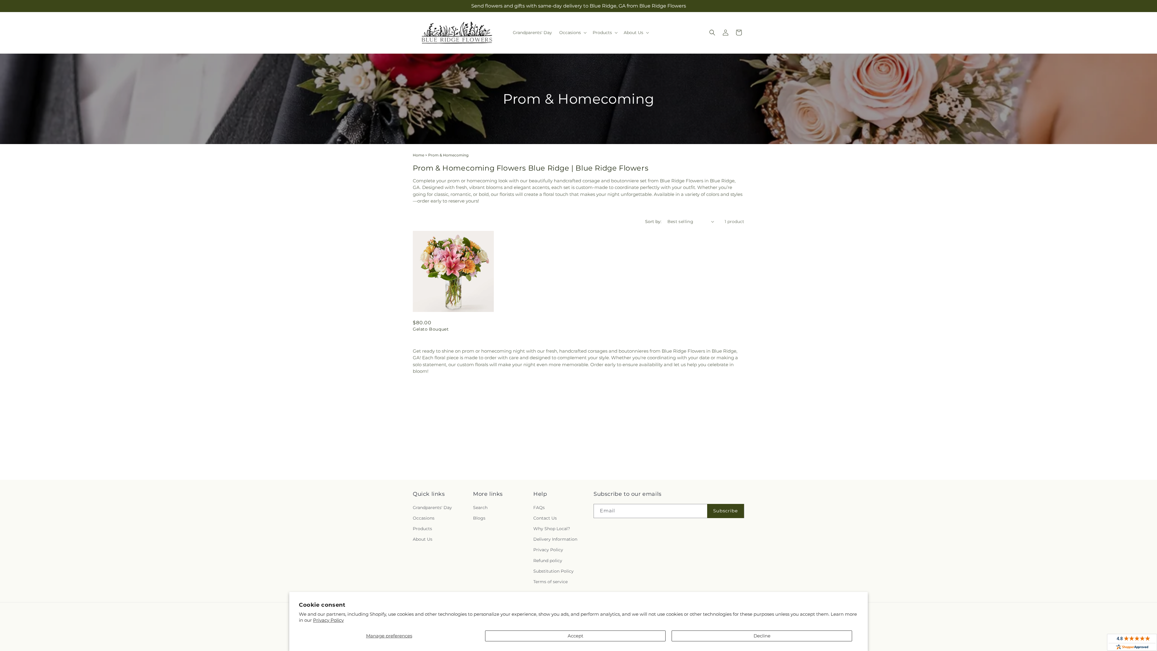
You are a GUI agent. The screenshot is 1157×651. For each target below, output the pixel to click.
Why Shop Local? (551, 528)
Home (418, 155)
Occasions (423, 518)
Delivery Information (555, 539)
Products (422, 528)
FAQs (539, 507)
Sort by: (653, 221)
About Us (422, 539)
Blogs (479, 518)
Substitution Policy (553, 571)
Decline (762, 636)
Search (480, 507)
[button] (572, 32)
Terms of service (550, 581)
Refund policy (547, 560)
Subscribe (725, 511)
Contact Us (545, 518)
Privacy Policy (328, 620)
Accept (575, 636)
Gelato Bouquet (431, 329)
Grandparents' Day (432, 507)
